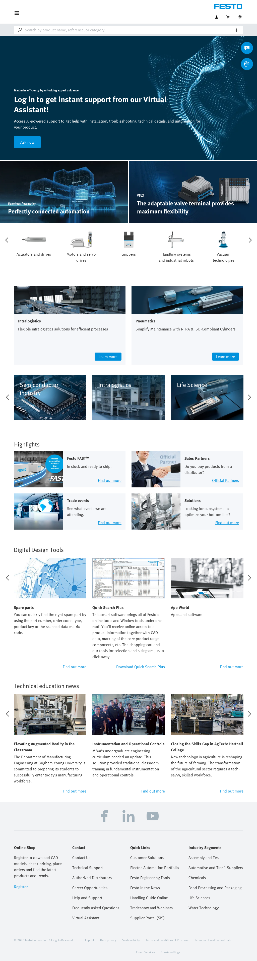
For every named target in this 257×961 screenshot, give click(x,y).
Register (21, 887)
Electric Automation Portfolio (154, 868)
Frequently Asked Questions (95, 908)
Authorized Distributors (92, 878)
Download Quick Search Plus (140, 667)
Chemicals (197, 878)
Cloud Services (145, 952)
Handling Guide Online (149, 898)
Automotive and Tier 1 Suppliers (215, 868)
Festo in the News (145, 888)
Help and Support (87, 898)
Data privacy (108, 940)
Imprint (89, 940)
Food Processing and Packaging (214, 888)
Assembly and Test (204, 858)
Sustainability (131, 940)
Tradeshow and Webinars (151, 908)
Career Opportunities (89, 888)
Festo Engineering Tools (150, 878)
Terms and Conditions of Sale (213, 940)
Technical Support (87, 868)
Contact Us (81, 858)
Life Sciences (199, 898)
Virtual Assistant (85, 918)
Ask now (27, 142)
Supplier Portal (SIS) (147, 918)
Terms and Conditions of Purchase (167, 940)
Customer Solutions (147, 858)
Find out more (74, 667)
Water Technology (203, 908)
